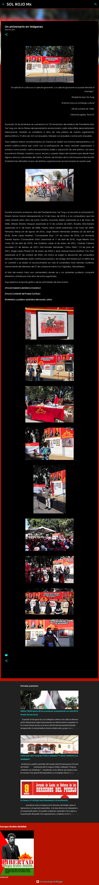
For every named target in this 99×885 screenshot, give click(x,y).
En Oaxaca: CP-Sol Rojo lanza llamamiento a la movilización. (44, 800)
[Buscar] (34, 4)
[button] (6, 34)
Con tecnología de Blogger (51, 882)
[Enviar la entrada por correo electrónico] (6, 656)
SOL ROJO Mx (19, 4)
